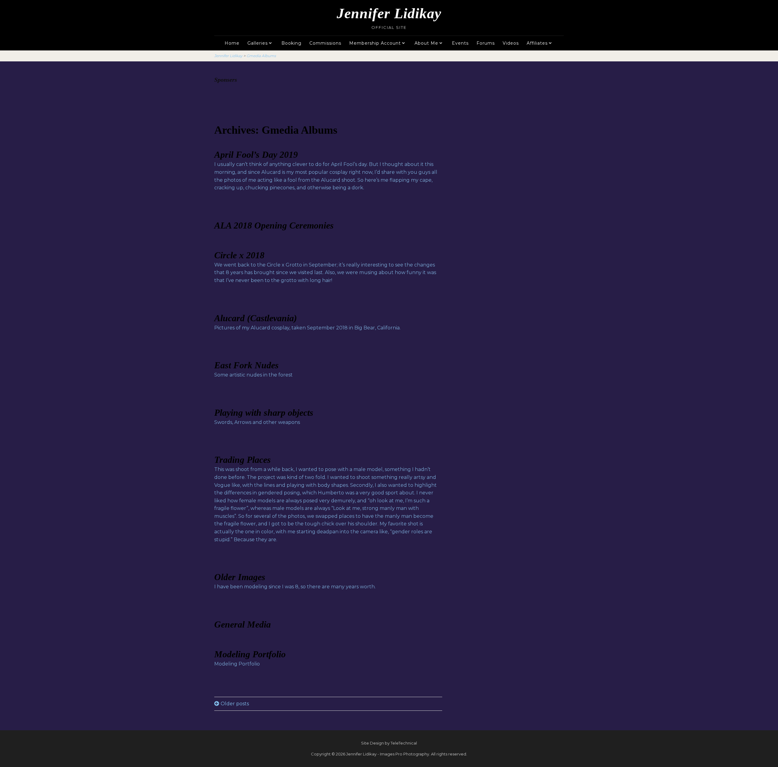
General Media (242, 624)
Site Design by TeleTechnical (389, 743)
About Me (426, 43)
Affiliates (537, 43)
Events (460, 43)
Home (232, 43)
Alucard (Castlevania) (255, 318)
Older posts (235, 704)
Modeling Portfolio (250, 654)
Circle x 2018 (239, 255)
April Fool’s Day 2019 (256, 155)
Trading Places (242, 460)
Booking (291, 43)
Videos (511, 43)
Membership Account (375, 43)
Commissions (325, 43)
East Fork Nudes (246, 365)
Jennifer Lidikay (389, 13)
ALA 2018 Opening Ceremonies (274, 225)
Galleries (257, 43)
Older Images (239, 577)
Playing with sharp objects (263, 413)
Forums (486, 43)
